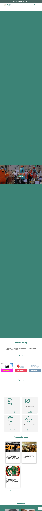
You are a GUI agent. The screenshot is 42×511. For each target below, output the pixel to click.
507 (25, 490)
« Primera (17, 490)
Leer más (21, 176)
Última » (34, 491)
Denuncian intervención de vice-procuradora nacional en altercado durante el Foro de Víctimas (28, 455)
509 (31, 490)
